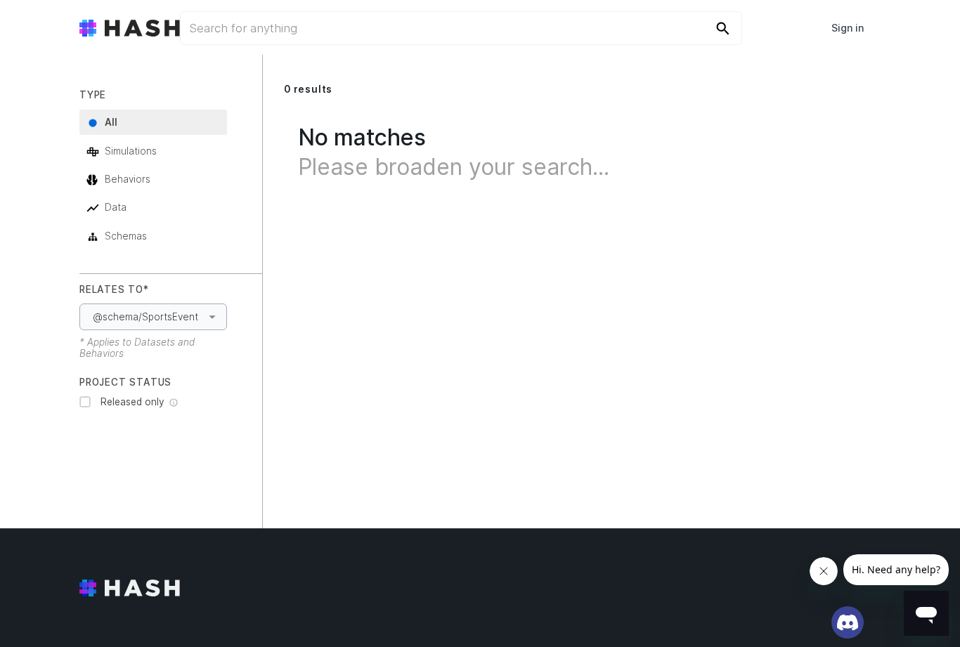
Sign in (847, 28)
